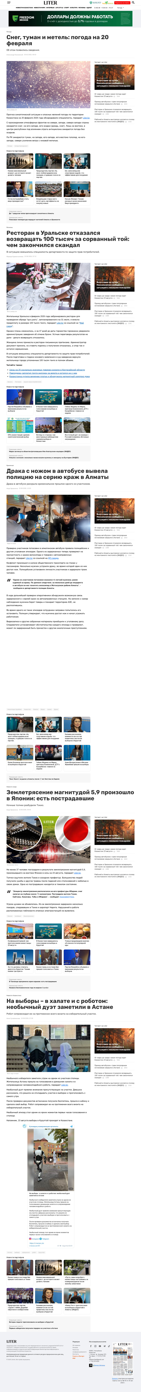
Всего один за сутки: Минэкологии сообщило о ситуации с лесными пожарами (113, 83)
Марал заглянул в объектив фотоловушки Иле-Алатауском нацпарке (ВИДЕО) (40, 451)
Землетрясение (29, 916)
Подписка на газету (122, 3)
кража (49, 709)
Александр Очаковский (15, 55)
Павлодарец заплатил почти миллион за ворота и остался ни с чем (43, 373)
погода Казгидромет (21, 146)
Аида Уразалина (12, 488)
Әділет (89, 8)
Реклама (75, 1347)
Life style (59, 8)
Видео (43, 709)
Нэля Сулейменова (13, 1018)
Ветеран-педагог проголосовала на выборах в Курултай (31, 1322)
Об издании (76, 1345)
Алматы (35, 709)
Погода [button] (120, 8)
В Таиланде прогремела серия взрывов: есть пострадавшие (33, 981)
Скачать (115, 1378)
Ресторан (18, 382)
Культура (73, 8)
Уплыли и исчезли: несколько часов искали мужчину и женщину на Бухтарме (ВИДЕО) (44, 457)
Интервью (50, 8)
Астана (10, 1252)
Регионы (81, 8)
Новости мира (39, 8)
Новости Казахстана (24, 8)
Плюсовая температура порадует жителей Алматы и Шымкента (34, 219)
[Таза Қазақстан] (108, 3)
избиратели (26, 1252)
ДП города (53, 558)
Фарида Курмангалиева (15, 256)
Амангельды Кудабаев (14, 709)
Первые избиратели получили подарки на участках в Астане (33, 1328)
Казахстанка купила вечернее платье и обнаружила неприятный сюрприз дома (49, 376)
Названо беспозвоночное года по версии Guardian (28, 988)
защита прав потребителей (32, 382)
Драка (56, 709)
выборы (17, 1252)
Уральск (10, 382)
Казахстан (27, 709)
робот (34, 1252)
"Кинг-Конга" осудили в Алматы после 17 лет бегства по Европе (34, 779)
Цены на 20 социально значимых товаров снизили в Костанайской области (47, 370)
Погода (10, 146)
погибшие (18, 916)
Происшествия (102, 78)
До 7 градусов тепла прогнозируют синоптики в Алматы (31, 213)
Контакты (76, 1354)
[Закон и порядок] (95, 3)
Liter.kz (86, 118)
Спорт (66, 8)
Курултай (41, 1252)
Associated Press (67, 897)
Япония (10, 916)
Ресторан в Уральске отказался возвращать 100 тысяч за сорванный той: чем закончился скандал (114, 111)
